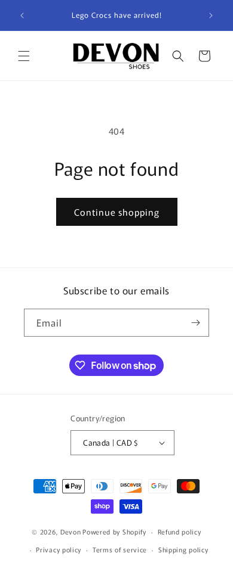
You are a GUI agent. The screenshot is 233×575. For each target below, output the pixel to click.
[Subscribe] (195, 323)
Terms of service (120, 549)
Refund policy (179, 531)
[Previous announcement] (22, 15)
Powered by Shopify (114, 531)
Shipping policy (183, 549)
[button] (24, 56)
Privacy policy (58, 549)
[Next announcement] (211, 15)
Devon (70, 531)
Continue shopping (117, 212)
